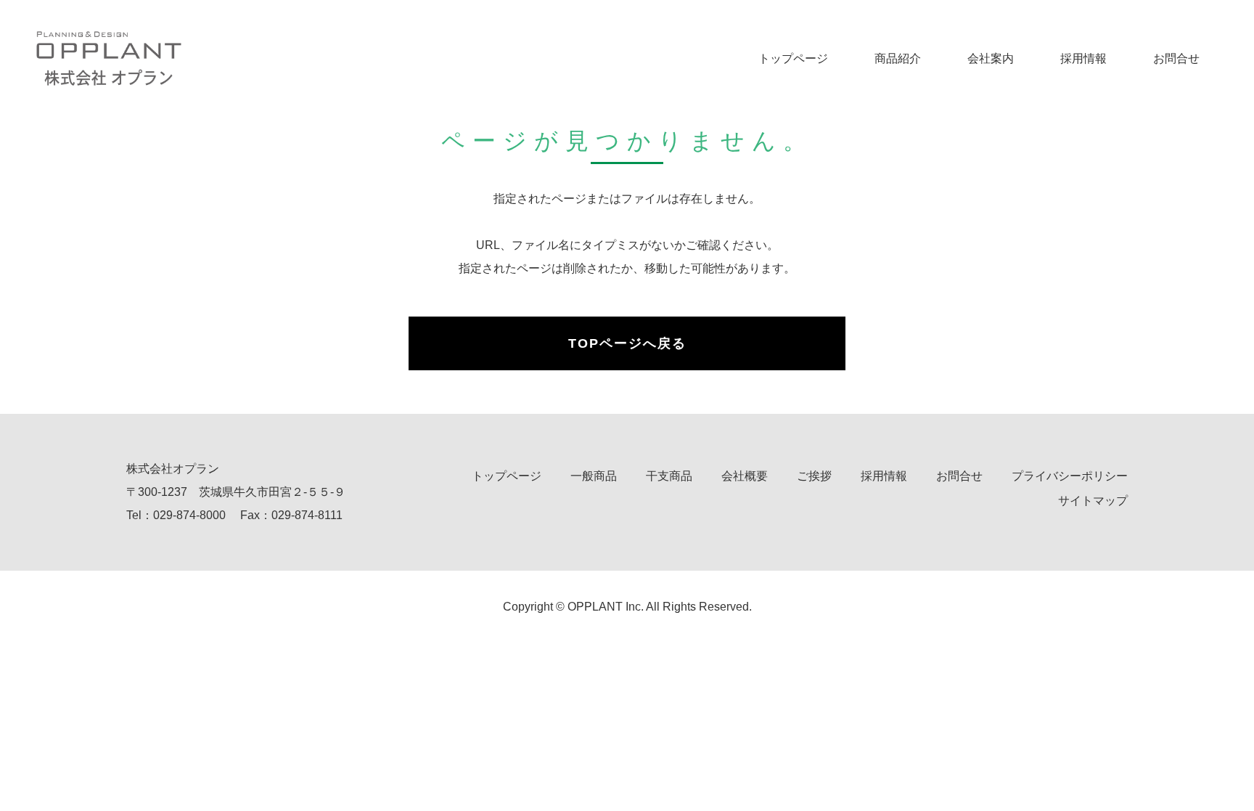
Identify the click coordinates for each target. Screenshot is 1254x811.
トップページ (793, 58)
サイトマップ (1093, 500)
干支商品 (669, 476)
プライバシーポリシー (1070, 476)
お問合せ (1176, 58)
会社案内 (990, 58)
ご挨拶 (814, 476)
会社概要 (744, 476)
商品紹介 (897, 58)
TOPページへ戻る (627, 343)
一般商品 (593, 476)
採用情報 (1083, 58)
